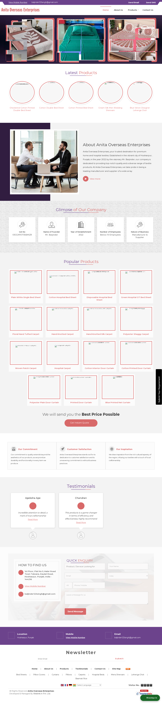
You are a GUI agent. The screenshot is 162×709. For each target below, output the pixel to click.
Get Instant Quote (79, 423)
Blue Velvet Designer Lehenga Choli (140, 109)
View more (95, 179)
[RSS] (128, 669)
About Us (118, 10)
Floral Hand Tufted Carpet (26, 334)
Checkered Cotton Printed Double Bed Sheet (22, 109)
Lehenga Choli (137, 674)
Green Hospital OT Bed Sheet (136, 297)
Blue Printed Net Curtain (117, 402)
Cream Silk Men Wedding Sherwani (110, 109)
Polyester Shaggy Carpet (136, 334)
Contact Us (148, 10)
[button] (18, 2)
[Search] (159, 10)
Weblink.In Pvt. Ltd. (41, 694)
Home (106, 10)
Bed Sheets (21, 674)
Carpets (81, 674)
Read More (33, 519)
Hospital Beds (98, 674)
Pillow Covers (39, 674)
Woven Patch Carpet (25, 368)
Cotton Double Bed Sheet (51, 108)
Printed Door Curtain (81, 402)
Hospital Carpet (63, 368)
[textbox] (85, 566)
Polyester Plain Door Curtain (44, 402)
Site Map (116, 669)
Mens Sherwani (118, 674)
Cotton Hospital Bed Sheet (62, 297)
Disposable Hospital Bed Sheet (99, 298)
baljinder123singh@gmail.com (45, 2)
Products (132, 10)
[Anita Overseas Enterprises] (20, 10)
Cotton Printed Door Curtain (136, 368)
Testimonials (81, 669)
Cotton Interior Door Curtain (99, 368)
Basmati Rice (81, 678)
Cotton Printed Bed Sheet (81, 108)
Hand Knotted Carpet (63, 334)
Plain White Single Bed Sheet (26, 297)
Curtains (55, 674)
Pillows (69, 674)
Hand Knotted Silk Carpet (99, 334)
